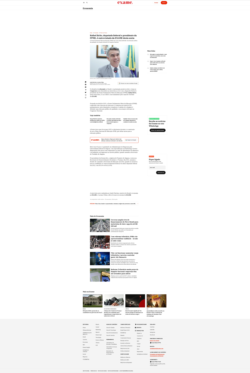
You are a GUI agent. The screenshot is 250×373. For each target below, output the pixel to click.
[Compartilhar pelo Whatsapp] (85, 82)
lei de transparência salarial (126, 370)
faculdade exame (142, 324)
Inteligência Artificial (86, 350)
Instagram (152, 332)
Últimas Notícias (87, 330)
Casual (97, 327)
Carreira (85, 339)
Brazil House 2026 (125, 330)
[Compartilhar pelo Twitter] (85, 92)
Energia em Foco (125, 340)
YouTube (152, 327)
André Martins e (93, 82)
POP (97, 345)
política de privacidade (113, 370)
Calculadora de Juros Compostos (111, 347)
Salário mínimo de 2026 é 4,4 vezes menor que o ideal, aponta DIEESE (157, 69)
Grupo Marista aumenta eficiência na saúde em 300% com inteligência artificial (97, 120)
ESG (84, 344)
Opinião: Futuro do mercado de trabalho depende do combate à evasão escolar (130, 120)
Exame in (139, 333)
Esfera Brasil (113, 308)
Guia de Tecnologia (111, 330)
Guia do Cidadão (110, 327)
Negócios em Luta (125, 348)
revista (139, 327)
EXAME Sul (123, 332)
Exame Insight (86, 347)
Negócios (85, 356)
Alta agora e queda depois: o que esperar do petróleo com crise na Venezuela (158, 56)
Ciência (97, 342)
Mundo (97, 324)
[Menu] (84, 3)
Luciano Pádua (100, 82)
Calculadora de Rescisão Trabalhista (111, 343)
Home (91, 32)
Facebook (152, 334)
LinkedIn (152, 329)
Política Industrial (125, 351)
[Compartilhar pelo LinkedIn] (85, 87)
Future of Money (100, 340)
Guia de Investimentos (112, 332)
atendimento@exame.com (156, 348)
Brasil (84, 337)
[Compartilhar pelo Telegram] (85, 90)
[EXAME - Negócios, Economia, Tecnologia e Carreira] (125, 2)
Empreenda (140, 351)
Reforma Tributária (125, 327)
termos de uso (93, 370)
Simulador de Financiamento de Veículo (110, 352)
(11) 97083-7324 (156, 361)
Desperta (139, 338)
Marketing (98, 329)
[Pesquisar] (87, 3)
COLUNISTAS (86, 359)
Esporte (98, 332)
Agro (138, 349)
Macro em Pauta (103, 32)
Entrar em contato (154, 340)
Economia (88, 8)
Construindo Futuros (126, 338)
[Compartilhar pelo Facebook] (85, 84)
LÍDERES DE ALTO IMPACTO (87, 333)
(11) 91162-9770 (156, 342)
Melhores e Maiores (125, 357)
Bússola (122, 335)
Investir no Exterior (125, 343)
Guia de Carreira (110, 335)
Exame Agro (99, 334)
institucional (86, 370)
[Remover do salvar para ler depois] (85, 97)
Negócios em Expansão (126, 362)
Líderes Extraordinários (126, 345)
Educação (115, 199)
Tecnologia (98, 337)
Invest (84, 354)
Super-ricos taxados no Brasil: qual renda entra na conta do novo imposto (157, 63)
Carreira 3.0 (140, 336)
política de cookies (102, 370)
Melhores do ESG (125, 360)
